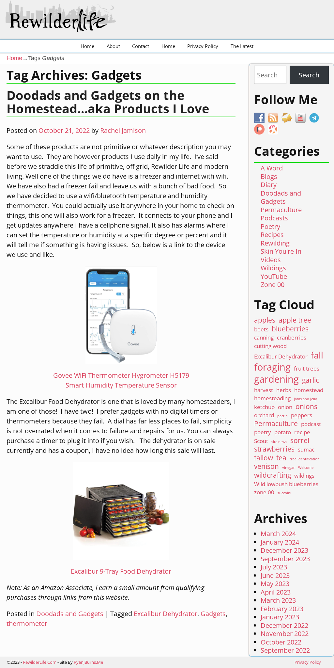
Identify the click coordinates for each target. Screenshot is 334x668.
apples (264, 320)
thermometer (27, 623)
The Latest (242, 46)
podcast (311, 424)
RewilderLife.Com (39, 662)
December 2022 (284, 625)
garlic (310, 380)
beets (261, 329)
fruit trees (306, 368)
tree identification (305, 459)
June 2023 (275, 575)
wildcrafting (272, 475)
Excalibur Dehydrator (165, 613)
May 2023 (275, 583)
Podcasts (274, 218)
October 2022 (281, 642)
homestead (308, 390)
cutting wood (270, 345)
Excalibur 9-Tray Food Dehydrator (121, 571)
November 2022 (285, 633)
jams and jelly (305, 399)
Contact (140, 46)
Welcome (305, 468)
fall (317, 355)
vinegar (288, 468)
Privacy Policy (202, 46)
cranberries (291, 337)
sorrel (299, 440)
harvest (263, 390)
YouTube (274, 276)
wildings (304, 475)
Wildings (273, 267)
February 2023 (282, 608)
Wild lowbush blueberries (286, 484)
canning (264, 337)
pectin (282, 416)
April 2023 (276, 592)
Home (87, 46)
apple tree (295, 320)
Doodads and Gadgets (69, 613)
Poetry (270, 226)
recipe (302, 432)
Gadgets (213, 613)
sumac (306, 449)
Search (309, 75)
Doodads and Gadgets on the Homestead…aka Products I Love (108, 102)
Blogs (269, 176)
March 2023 (278, 600)
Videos (271, 259)
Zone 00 (272, 284)
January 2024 (280, 542)
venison (266, 466)
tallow (263, 457)
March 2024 (278, 533)
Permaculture (281, 209)
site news (279, 442)
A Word (272, 168)
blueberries (290, 329)
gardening (276, 379)
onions (306, 406)
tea (281, 457)
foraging (272, 367)
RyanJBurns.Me (88, 662)
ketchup (264, 407)
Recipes (272, 234)
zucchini (284, 493)
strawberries (274, 449)
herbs (283, 390)
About (113, 46)
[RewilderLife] (62, 27)
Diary (269, 184)
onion (285, 407)
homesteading (272, 398)
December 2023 (284, 550)
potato (282, 432)
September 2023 (285, 558)
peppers (301, 415)
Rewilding (275, 243)
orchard (264, 415)
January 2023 (280, 616)
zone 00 (264, 492)
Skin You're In (281, 251)
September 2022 (285, 650)
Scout (261, 440)
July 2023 (274, 567)
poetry (262, 432)
